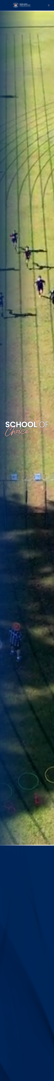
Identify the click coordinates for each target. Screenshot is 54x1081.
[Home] (21, 5)
